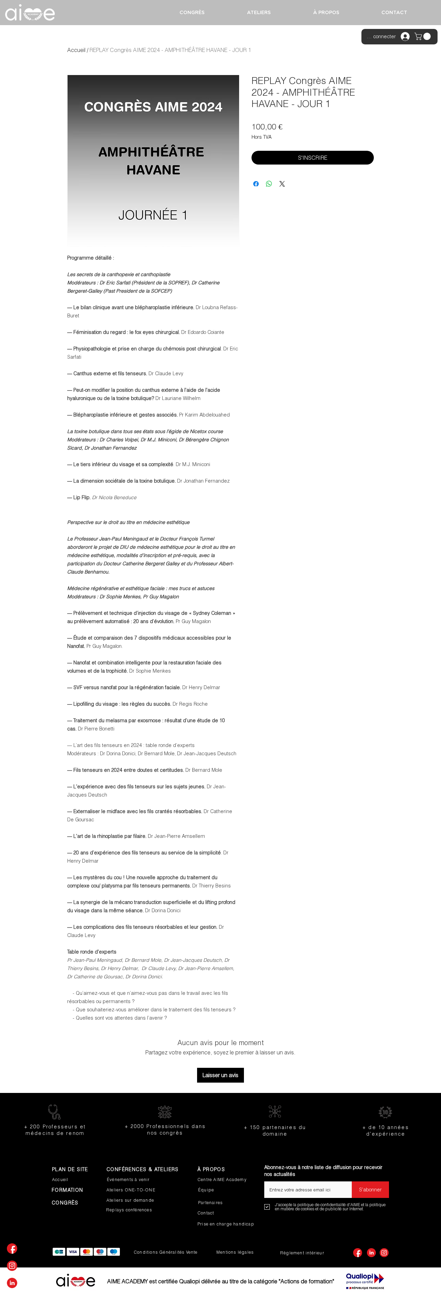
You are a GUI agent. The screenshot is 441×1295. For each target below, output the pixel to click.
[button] (423, 36)
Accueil (76, 49)
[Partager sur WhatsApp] (269, 184)
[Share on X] (282, 184)
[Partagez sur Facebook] (256, 184)
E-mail (271, 1179)
